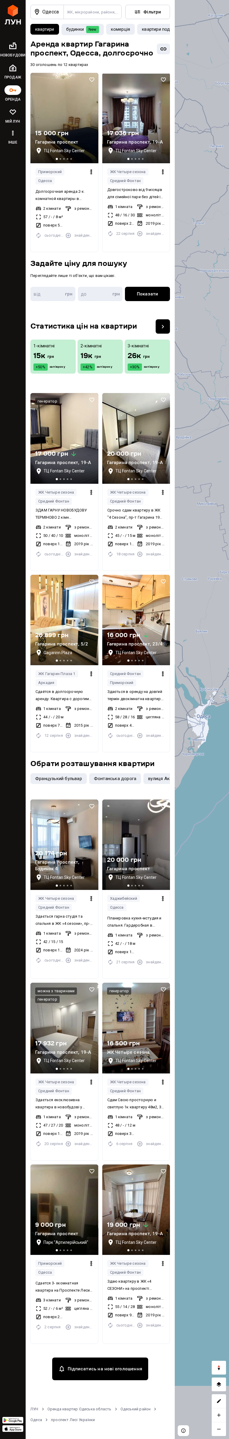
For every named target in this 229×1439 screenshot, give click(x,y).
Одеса (36, 1420)
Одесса (45, 180)
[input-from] (52, 294)
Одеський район (135, 1409)
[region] (202, 719)
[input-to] (100, 294)
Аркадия (46, 682)
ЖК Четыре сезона (128, 172)
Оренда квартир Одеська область (79, 1409)
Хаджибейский (123, 898)
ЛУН (34, 1409)
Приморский (50, 172)
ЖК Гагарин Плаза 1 (56, 673)
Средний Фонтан (125, 180)
